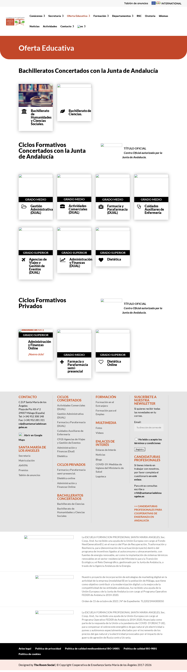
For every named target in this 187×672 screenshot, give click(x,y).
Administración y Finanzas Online (39, 345)
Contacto (65, 26)
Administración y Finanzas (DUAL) (80, 262)
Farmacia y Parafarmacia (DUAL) (117, 209)
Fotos (99, 427)
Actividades (50, 26)
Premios (23, 470)
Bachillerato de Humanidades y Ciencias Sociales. (41, 117)
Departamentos (121, 16)
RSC (139, 16)
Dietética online (66, 478)
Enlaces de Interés (106, 449)
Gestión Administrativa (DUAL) (41, 209)
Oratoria (150, 16)
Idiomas (163, 16)
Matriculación (27, 460)
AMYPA (23, 465)
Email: (137, 422)
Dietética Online (114, 363)
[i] (24, 111)
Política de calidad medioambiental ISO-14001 (92, 648)
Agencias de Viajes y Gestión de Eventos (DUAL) (38, 265)
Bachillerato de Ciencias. (80, 112)
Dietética (114, 259)
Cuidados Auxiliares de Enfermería (154, 209)
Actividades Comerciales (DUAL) (78, 209)
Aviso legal (25, 648)
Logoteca (101, 476)
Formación (100, 16)
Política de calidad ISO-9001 (140, 648)
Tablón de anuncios (136, 3)
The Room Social (44, 665)
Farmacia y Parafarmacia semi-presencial (78, 366)
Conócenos (36, 16)
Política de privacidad (48, 648)
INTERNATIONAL (171, 3)
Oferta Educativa (77, 16)
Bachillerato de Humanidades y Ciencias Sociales (71, 512)
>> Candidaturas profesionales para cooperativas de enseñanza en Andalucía (148, 513)
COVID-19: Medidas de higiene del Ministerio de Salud (110, 468)
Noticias (34, 26)
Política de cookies (30, 654)
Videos (100, 432)
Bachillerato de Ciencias (70, 503)
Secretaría (54, 16)
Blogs (99, 459)
